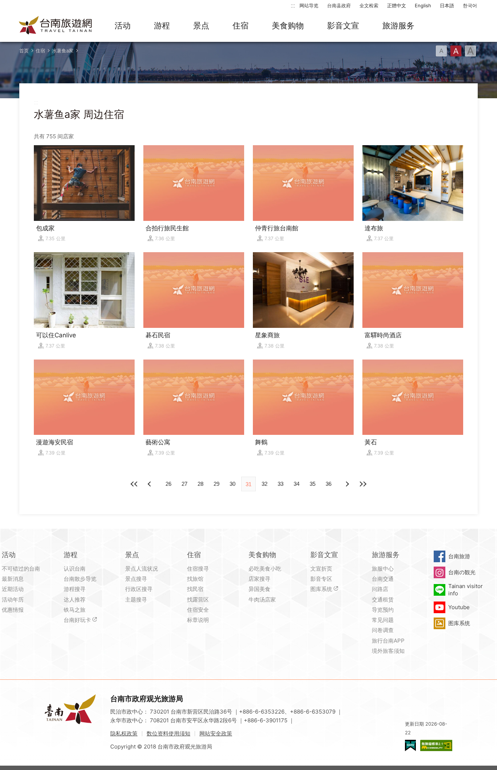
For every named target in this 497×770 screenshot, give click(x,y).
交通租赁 (383, 599)
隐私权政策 (124, 733)
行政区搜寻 (138, 589)
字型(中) (455, 50)
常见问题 (383, 619)
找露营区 (198, 599)
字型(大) (470, 50)
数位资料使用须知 (168, 733)
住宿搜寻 (198, 568)
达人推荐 (75, 599)
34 (296, 484)
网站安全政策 (215, 733)
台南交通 (383, 578)
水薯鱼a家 (62, 50)
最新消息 (13, 578)
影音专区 (321, 578)
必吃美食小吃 (265, 568)
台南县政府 (339, 5)
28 (200, 484)
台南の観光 (462, 572)
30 (232, 484)
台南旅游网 (56, 26)
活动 (123, 25)
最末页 (362, 484)
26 (168, 484)
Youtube (459, 607)
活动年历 (13, 599)
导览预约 (383, 609)
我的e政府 (410, 745)
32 (264, 484)
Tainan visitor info (465, 590)
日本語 (447, 5)
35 (312, 484)
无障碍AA (436, 745)
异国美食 (259, 589)
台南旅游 (459, 556)
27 (184, 484)
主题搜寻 (136, 599)
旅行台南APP (388, 640)
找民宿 (195, 589)
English (423, 5)
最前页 (134, 484)
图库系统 (321, 589)
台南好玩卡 (77, 619)
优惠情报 (13, 609)
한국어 (470, 5)
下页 (150, 484)
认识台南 (75, 568)
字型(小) (441, 50)
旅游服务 (398, 25)
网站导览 (308, 5)
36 (328, 484)
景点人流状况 (141, 568)
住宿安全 (198, 609)
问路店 (380, 589)
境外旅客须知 (388, 650)
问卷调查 (383, 630)
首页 (24, 50)
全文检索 (368, 5)
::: (293, 5)
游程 (162, 25)
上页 (346, 484)
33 (280, 484)
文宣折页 (321, 568)
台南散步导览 (80, 578)
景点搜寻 (136, 578)
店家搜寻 (259, 578)
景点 (201, 25)
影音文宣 (343, 25)
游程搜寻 (75, 589)
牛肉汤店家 (262, 599)
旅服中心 (383, 568)
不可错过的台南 (21, 568)
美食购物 (288, 25)
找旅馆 (195, 578)
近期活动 (13, 589)
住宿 (240, 25)
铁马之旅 (75, 609)
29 (216, 484)
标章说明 (198, 619)
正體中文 (396, 5)
